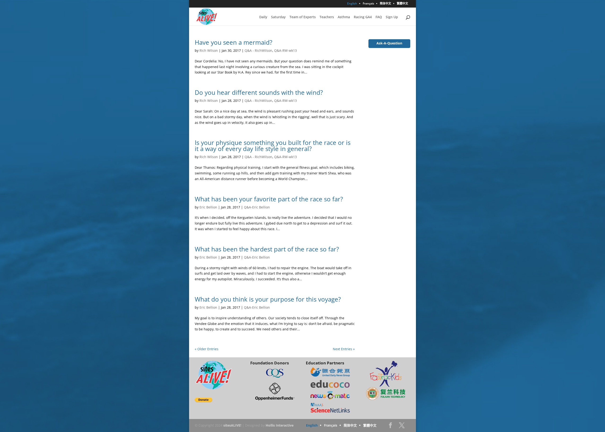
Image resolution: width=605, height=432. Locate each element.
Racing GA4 (363, 17)
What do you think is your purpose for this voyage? (268, 299)
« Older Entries (206, 349)
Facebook (390, 427)
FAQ (379, 17)
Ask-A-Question (389, 43)
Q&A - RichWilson (258, 50)
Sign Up (392, 17)
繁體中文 (402, 3)
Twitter (402, 427)
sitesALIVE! (232, 425)
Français (368, 3)
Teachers (327, 17)
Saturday (278, 17)
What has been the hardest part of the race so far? (267, 249)
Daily (263, 17)
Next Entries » (344, 349)
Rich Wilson (208, 50)
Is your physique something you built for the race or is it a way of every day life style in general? (272, 145)
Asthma (344, 17)
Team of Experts (303, 17)
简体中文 (385, 3)
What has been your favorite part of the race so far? (269, 199)
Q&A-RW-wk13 (285, 50)
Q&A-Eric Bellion (257, 207)
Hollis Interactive (280, 425)
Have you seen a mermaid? (233, 42)
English (352, 3)
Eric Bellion (208, 207)
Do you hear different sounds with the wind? (259, 92)
